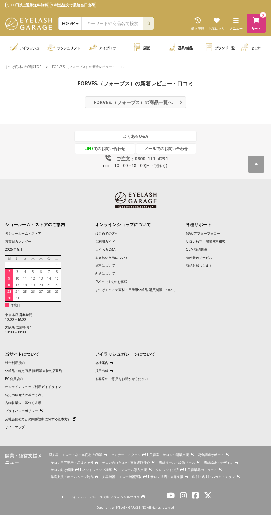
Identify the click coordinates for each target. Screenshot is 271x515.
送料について (105, 265)
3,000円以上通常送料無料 (27, 4)
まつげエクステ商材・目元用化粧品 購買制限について (135, 289)
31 (17, 298)
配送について (105, 273)
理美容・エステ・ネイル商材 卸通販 (75, 454)
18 (25, 285)
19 (33, 285)
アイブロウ (107, 47)
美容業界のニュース (202, 469)
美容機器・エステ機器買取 (122, 476)
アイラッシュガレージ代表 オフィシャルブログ (104, 497)
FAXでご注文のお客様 (111, 281)
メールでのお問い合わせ (166, 148)
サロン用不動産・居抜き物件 (72, 462)
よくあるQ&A (135, 136)
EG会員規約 (14, 378)
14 (49, 278)
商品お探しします (199, 265)
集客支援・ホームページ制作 (72, 476)
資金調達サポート (211, 454)
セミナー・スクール (126, 454)
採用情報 (101, 370)
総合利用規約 (15, 362)
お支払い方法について (111, 257)
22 (57, 285)
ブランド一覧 (225, 47)
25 (25, 291)
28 (49, 291)
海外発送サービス (199, 257)
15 (57, 278)
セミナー (257, 47)
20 (41, 285)
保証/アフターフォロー (203, 233)
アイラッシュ (29, 47)
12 (33, 278)
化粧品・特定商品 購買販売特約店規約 (33, 370)
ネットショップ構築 (97, 469)
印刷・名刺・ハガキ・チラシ (213, 476)
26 (33, 291)
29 (57, 291)
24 (17, 291)
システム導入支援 (134, 469)
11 (25, 278)
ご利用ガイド (105, 241)
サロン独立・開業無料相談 (205, 241)
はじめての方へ (106, 233)
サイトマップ (15, 427)
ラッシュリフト (68, 47)
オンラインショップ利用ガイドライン (33, 386)
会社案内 (101, 362)
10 (17, 278)
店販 (146, 47)
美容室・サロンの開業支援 (169, 454)
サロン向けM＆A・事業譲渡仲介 (126, 462)
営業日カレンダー (18, 241)
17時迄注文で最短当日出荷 (73, 4)
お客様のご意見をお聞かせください (121, 378)
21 (49, 285)
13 (41, 278)
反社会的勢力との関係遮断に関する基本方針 (38, 419)
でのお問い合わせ (104, 148)
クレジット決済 (167, 469)
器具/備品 (185, 47)
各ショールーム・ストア (23, 233)
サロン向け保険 (62, 469)
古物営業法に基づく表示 (23, 402)
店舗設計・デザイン (218, 462)
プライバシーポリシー (21, 410)
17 (17, 285)
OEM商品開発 (196, 249)
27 (41, 291)
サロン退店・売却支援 (166, 476)
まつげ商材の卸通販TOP (23, 66)
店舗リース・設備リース (177, 462)
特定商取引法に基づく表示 (25, 395)
